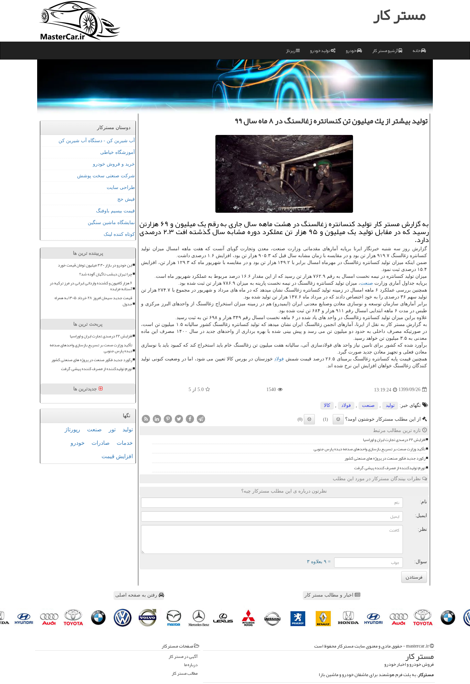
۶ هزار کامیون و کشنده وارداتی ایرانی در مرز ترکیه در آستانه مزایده (91, 286)
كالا (327, 405)
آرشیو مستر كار (385, 50)
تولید (390, 405)
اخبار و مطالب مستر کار (330, 595)
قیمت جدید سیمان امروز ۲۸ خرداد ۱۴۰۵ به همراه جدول (93, 301)
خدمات (125, 443)
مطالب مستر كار (184, 673)
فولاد (279, 358)
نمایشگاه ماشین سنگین (111, 222)
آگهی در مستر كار (183, 657)
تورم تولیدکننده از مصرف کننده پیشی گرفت (389, 468)
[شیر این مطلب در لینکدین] (157, 418)
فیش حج (126, 199)
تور (112, 429)
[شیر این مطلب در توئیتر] (179, 418)
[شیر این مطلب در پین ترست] (168, 418)
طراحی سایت (121, 187)
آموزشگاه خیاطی (117, 152)
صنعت (366, 283)
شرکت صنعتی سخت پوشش (106, 175)
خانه (417, 50)
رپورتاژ (72, 429)
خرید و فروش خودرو (114, 164)
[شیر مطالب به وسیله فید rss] (146, 418)
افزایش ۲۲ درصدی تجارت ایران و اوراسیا (394, 440)
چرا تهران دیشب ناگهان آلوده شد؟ (105, 274)
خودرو (351, 50)
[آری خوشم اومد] (338, 419)
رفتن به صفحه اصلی (137, 595)
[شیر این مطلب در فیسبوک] (190, 418)
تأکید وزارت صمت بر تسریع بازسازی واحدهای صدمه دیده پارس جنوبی (369, 449)
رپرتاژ (291, 50)
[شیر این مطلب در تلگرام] (201, 418)
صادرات (101, 443)
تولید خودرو (320, 50)
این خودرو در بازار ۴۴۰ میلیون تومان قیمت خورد (95, 265)
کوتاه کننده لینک (119, 234)
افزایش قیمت (117, 456)
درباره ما (190, 665)
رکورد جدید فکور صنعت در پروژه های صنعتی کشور (384, 458)
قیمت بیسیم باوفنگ (115, 210)
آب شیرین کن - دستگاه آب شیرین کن (96, 140)
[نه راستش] (309, 419)
